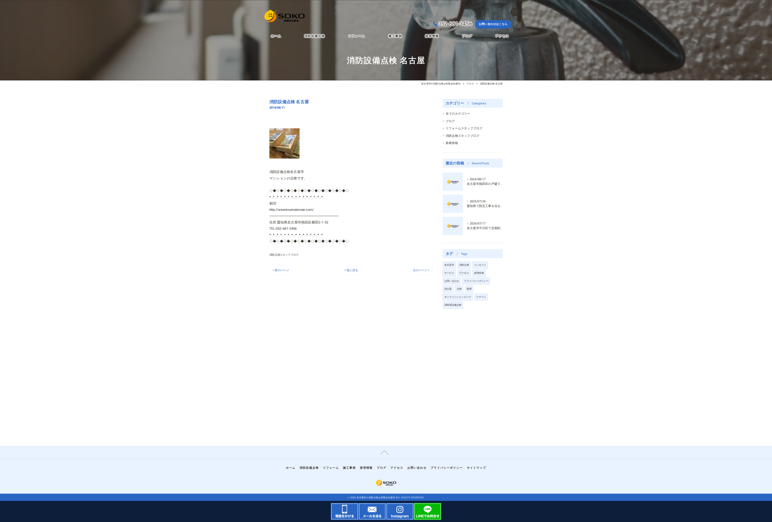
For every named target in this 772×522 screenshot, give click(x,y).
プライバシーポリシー (476, 281)
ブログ (450, 121)
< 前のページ (281, 270)
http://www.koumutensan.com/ (291, 210)
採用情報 (479, 273)
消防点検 (464, 265)
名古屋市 (449, 265)
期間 (469, 288)
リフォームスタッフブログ (464, 128)
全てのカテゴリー (458, 113)
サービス (449, 273)
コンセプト (480, 265)
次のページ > (421, 270)
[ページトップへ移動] (385, 452)
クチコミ (481, 296)
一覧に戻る (351, 270)
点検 (459, 288)
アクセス (464, 273)
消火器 (448, 288)
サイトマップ (476, 467)
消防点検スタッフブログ (284, 254)
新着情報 (452, 143)
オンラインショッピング (457, 296)
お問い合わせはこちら (493, 24)
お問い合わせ (451, 281)
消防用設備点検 (452, 305)
